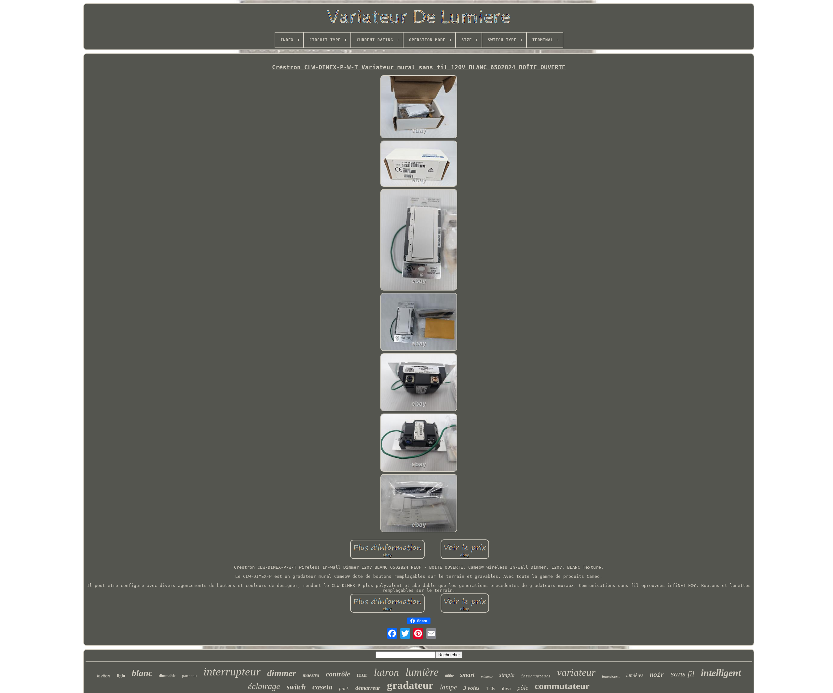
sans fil (682, 673)
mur (362, 674)
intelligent (721, 672)
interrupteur (232, 671)
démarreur (367, 688)
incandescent (611, 676)
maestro (311, 675)
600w (449, 675)
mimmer (487, 676)
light (121, 675)
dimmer (281, 673)
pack (344, 688)
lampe (448, 687)
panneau (189, 675)
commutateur (562, 686)
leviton (103, 675)
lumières (634, 675)
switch (296, 687)
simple (506, 675)
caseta (322, 687)
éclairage (264, 686)
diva (506, 688)
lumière (422, 672)
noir (657, 675)
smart (467, 674)
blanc (142, 673)
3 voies (471, 688)
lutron (386, 672)
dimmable (167, 675)
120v (490, 688)
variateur (576, 672)
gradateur (410, 685)
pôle (522, 687)
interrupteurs (536, 676)
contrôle (338, 674)
